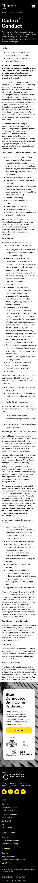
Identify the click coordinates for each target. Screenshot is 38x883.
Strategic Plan (7, 818)
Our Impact (6, 821)
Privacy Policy (17, 635)
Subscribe (19, 730)
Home (4, 12)
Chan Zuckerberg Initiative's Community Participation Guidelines (16, 227)
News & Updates (8, 856)
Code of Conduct (8, 877)
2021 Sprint (25, 669)
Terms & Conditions (9, 880)
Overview (5, 804)
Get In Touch (7, 828)
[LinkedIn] (4, 791)
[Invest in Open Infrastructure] (18, 775)
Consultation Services (10, 840)
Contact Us (22, 880)
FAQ (3, 824)
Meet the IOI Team (9, 807)
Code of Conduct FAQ (11, 654)
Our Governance (8, 811)
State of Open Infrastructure (13, 860)
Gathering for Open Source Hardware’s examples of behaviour (18, 231)
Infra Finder (6, 863)
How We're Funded (9, 814)
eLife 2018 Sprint (9, 669)
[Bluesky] (16, 791)
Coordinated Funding (10, 844)
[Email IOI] (23, 791)
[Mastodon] (10, 791)
